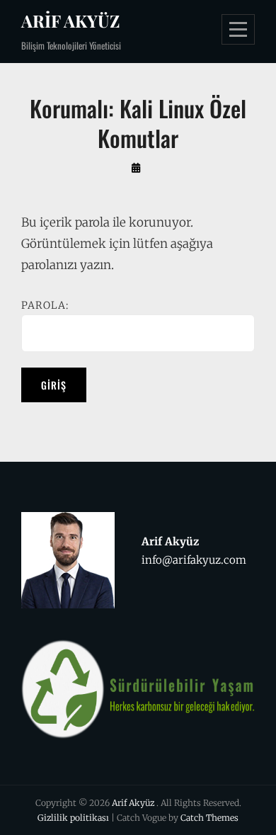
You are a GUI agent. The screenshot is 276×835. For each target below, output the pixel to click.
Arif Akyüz (70, 20)
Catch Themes (209, 817)
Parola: (45, 305)
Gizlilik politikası (73, 817)
